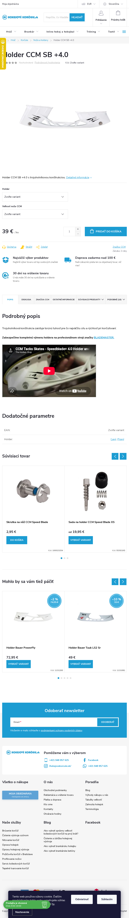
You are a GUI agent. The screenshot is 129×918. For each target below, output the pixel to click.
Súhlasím (107, 899)
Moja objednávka (10, 4)
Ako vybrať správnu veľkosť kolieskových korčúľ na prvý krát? (61, 832)
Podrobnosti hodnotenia (47, 62)
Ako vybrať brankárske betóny (59, 851)
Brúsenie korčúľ (10, 830)
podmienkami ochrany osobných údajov (61, 730)
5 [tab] (70, 678)
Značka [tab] (42, 299)
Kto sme (48, 804)
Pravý (120, 439)
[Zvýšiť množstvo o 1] (78, 229)
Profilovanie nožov (12, 859)
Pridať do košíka (108, 231)
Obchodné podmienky (55, 790)
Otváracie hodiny (52, 813)
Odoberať (107, 722)
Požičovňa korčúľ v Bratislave (17, 854)
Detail (81, 540)
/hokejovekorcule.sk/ (60, 766)
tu (53, 904)
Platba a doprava (52, 799)
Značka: (119, 247)
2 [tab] (64, 558)
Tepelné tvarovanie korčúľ (15, 868)
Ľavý (113, 439)
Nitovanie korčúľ (10, 840)
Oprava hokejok (10, 844)
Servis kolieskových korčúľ (16, 863)
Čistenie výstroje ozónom (15, 835)
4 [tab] (67, 678)
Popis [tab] (10, 299)
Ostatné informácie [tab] (64, 299)
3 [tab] (67, 558)
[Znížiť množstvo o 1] (78, 234)
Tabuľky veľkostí (93, 799)
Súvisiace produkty (89, 299)
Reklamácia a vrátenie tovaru (59, 795)
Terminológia (92, 809)
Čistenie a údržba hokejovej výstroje (58, 840)
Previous (115, 456)
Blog (87, 790)
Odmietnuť (82, 899)
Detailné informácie (77, 177)
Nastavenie (22, 912)
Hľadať (77, 17)
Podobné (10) (114, 299)
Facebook (93, 760)
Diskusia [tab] (26, 299)
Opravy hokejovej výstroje (15, 849)
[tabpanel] (33, 509)
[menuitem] (11, 32)
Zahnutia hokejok (94, 804)
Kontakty (48, 809)
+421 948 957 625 (59, 760)
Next (123, 456)
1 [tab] (61, 558)
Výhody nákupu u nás (96, 795)
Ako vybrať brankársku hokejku (60, 846)
